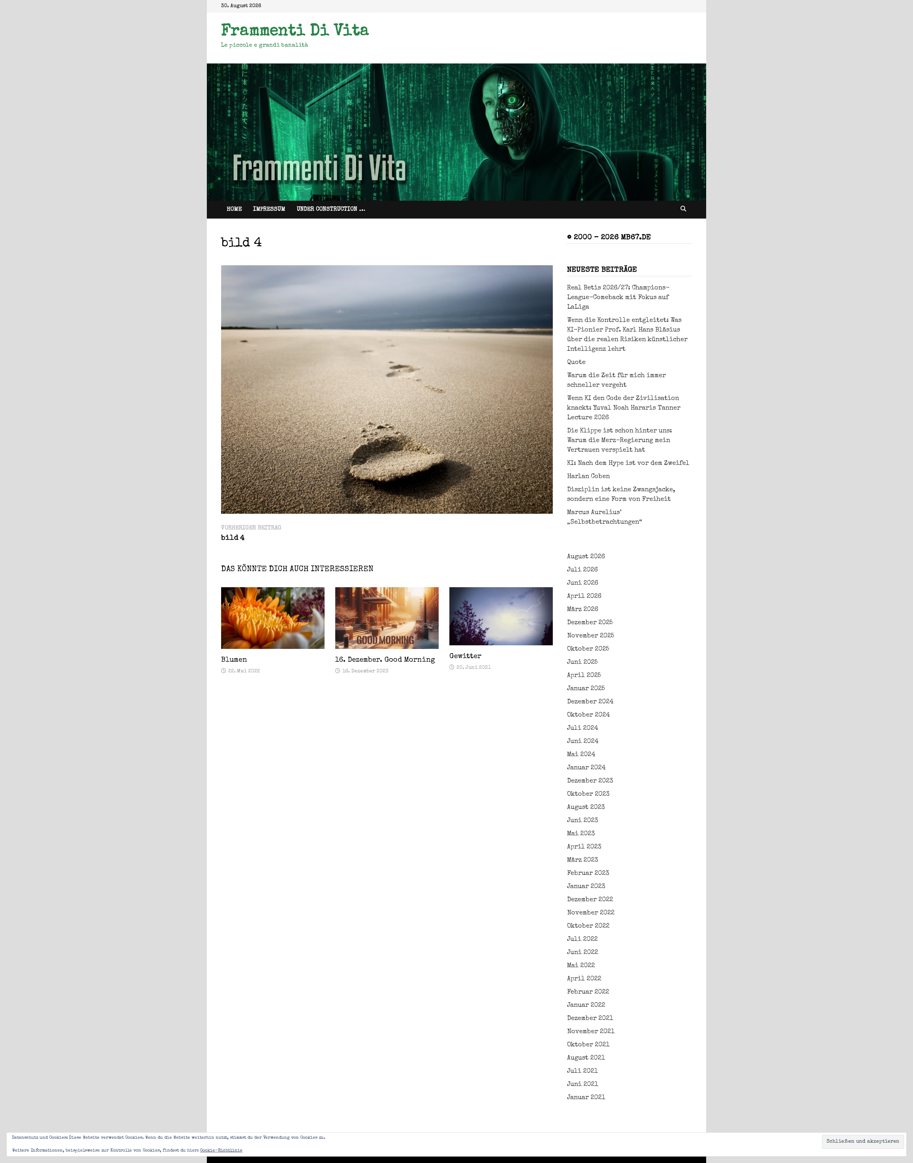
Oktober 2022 (588, 926)
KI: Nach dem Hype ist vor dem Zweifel (628, 463)
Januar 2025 (586, 689)
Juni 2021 (582, 1084)
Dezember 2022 (590, 900)
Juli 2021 (582, 1071)
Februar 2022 (588, 992)
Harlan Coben (588, 476)
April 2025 (584, 675)
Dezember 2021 (590, 1018)
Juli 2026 (582, 570)
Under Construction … (331, 209)
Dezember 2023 (590, 781)
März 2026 (582, 609)
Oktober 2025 (588, 649)
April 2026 (584, 596)
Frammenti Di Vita (295, 32)
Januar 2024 (586, 768)
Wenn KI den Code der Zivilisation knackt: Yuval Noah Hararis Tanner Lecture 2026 (623, 408)
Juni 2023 (582, 821)
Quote (576, 362)
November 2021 (590, 1032)
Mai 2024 (581, 755)
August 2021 (586, 1058)
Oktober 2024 (588, 715)
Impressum (269, 209)
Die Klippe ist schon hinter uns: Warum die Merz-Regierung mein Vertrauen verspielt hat (619, 441)
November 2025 (590, 636)
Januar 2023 (586, 886)
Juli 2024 (582, 728)
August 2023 (586, 807)
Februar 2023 (588, 873)
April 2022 (584, 979)
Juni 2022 (582, 952)
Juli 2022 (582, 939)
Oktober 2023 (588, 794)
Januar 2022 (586, 1005)
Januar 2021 (586, 1098)
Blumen (234, 660)
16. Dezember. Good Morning (385, 660)
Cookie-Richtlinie (221, 1151)
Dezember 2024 (590, 702)
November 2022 (590, 913)
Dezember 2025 (590, 623)
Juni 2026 (582, 583)
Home (234, 209)
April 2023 (584, 847)
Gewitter (465, 656)
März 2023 (582, 860)
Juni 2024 (582, 741)
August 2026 (586, 557)
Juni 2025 (582, 662)
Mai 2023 (581, 834)
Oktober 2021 (588, 1045)
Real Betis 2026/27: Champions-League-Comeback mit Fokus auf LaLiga (618, 298)
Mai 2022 (581, 966)
